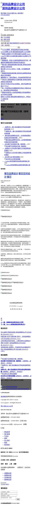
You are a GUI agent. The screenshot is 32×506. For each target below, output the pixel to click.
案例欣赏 (16, 43)
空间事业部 (7, 477)
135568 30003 (5, 484)
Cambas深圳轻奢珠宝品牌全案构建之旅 (17, 161)
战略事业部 (7, 473)
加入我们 (7, 440)
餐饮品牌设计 (11, 173)
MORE (3, 100)
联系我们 (20, 13)
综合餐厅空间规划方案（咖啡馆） (15, 144)
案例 (13, 13)
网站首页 (7, 432)
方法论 (9, 13)
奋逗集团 (3, 396)
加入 (16, 13)
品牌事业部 (7, 475)
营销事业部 (7, 479)
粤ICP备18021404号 (7, 406)
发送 (18, 499)
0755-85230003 (5, 15)
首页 (8, 43)
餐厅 (9, 177)
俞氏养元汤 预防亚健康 (12, 157)
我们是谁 (4, 13)
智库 (11, 43)
